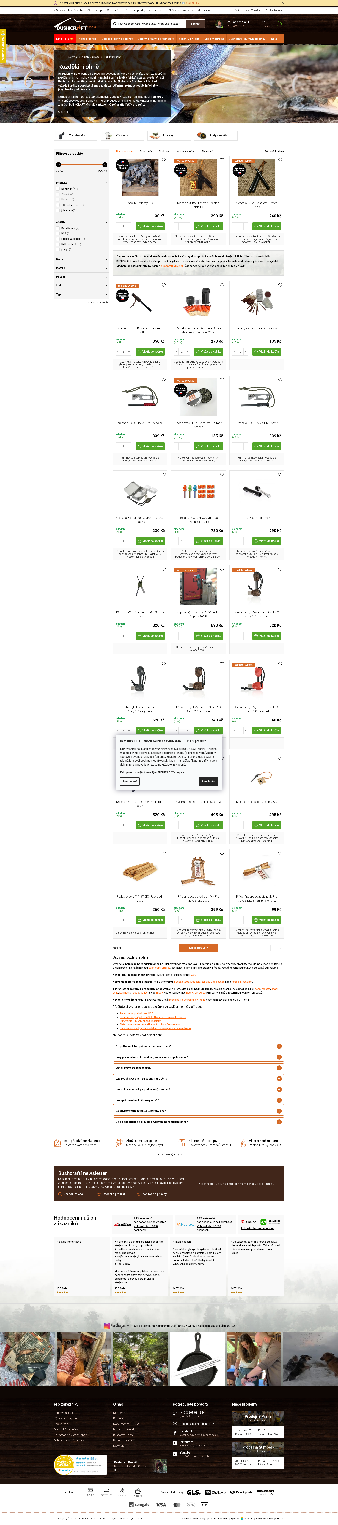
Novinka (67, 199)
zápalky (122, 77)
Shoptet (249, 1518)
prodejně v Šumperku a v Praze (187, 999)
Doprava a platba (64, 1412)
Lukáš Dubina (220, 1518)
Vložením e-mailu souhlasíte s (236, 1183)
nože (257, 988)
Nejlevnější (146, 151)
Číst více (63, 112)
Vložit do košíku (152, 226)
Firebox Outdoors (72, 238)
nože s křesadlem (242, 981)
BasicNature (69, 228)
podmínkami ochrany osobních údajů (253, 1183)
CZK (237, 10)
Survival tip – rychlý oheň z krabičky (140, 1020)
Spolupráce (114, 10)
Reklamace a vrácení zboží (70, 1435)
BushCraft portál (196, 992)
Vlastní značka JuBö (263, 1141)
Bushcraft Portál (161, 10)
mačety (266, 988)
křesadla (110, 81)
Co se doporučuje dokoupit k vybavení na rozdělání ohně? (152, 1121)
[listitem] (281, 948)
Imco (65, 249)
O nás (59, 10)
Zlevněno (68, 194)
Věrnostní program (202, 10)
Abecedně (207, 151)
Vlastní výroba (75, 10)
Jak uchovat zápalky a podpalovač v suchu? (143, 1089)
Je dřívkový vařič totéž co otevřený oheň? (141, 1111)
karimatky (124, 992)
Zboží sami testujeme (141, 1141)
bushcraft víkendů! (172, 266)
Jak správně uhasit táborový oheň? (137, 1100)
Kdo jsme (119, 1412)
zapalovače (147, 77)
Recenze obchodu (124, 1440)
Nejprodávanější (185, 151)
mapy (159, 992)
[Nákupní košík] (277, 24)
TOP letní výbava (73, 205)
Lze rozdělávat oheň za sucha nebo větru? (142, 1078)
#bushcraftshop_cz (222, 1325)
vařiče (144, 992)
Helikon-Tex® (70, 244)
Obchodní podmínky (66, 1429)
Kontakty (118, 1446)
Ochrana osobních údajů (69, 1440)
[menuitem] (65, 38)
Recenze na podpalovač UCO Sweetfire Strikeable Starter (153, 1017)
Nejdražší (164, 151)
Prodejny (118, 1418)
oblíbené (263, 26)
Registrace (276, 10)
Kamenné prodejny (136, 10)
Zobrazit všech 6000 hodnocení (146, 1228)
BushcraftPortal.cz (159, 967)
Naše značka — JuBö (126, 1424)
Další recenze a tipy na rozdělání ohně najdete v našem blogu (155, 1028)
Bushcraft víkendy (124, 1429)
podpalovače (181, 981)
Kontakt (182, 10)
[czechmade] (140, 179)
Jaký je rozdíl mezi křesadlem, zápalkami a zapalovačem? (152, 1057)
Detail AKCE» (192, 3)
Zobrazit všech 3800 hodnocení (209, 1228)
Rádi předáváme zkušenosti (83, 1141)
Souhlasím (208, 781)
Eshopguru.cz (276, 1518)
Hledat (195, 24)
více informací (258, 1420)
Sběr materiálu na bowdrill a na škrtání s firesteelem (150, 1024)
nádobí (135, 992)
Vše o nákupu (95, 10)
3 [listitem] (273, 948)
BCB (65, 233)
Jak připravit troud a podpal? (133, 1067)
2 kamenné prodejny (202, 1141)
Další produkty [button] (198, 947)
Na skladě (69, 188)
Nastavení (130, 781)
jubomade (68, 210)
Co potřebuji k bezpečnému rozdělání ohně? (143, 1046)
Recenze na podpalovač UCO (136, 1013)
